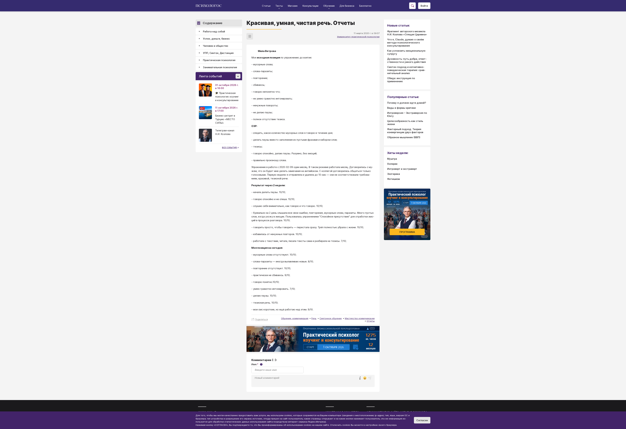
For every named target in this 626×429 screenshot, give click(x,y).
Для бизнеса (347, 5)
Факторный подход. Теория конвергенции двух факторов (405, 131)
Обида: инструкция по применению (401, 80)
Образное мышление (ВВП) (403, 137)
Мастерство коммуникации (360, 318)
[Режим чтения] (249, 36)
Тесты (279, 5)
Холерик (392, 163)
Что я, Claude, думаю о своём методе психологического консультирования (405, 42)
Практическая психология (219, 60)
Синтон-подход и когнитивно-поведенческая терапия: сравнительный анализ (406, 70)
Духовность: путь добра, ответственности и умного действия (407, 60)
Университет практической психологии (358, 36)
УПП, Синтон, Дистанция (218, 53)
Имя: (256, 364)
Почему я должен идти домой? (406, 102)
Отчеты (371, 321)
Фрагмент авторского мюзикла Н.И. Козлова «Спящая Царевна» (407, 33)
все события (229, 147)
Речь (313, 318)
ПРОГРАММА (407, 232)
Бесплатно (365, 5)
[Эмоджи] (364, 378)
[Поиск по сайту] (412, 5)
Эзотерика (393, 173)
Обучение (329, 5)
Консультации (310, 5)
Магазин (293, 5)
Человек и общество (215, 45)
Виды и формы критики (401, 107)
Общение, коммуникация (294, 318)
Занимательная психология (220, 67)
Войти (424, 5)
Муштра (392, 158)
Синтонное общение (331, 318)
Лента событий (210, 76)
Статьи (266, 5)
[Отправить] (369, 378)
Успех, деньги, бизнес (216, 38)
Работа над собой (214, 31)
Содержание (212, 23)
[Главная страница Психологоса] (210, 5)
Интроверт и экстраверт (402, 168)
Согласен (422, 420)
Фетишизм (393, 178)
